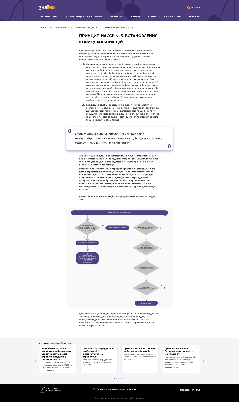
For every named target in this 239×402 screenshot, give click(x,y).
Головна (42, 28)
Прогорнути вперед (203, 360)
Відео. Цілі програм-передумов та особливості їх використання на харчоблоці (99, 356)
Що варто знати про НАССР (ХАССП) (117, 28)
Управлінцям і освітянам (84, 16)
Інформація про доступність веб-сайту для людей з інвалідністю (119, 398)
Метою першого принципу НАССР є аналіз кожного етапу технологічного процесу (140, 353)
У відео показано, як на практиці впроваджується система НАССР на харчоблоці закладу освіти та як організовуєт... (56, 359)
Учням (135, 16)
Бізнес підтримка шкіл (164, 16)
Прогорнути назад (35, 360)
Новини (194, 16)
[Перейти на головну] (47, 7)
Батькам (116, 16)
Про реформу (48, 16)
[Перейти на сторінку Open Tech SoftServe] (190, 389)
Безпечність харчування (86, 28)
